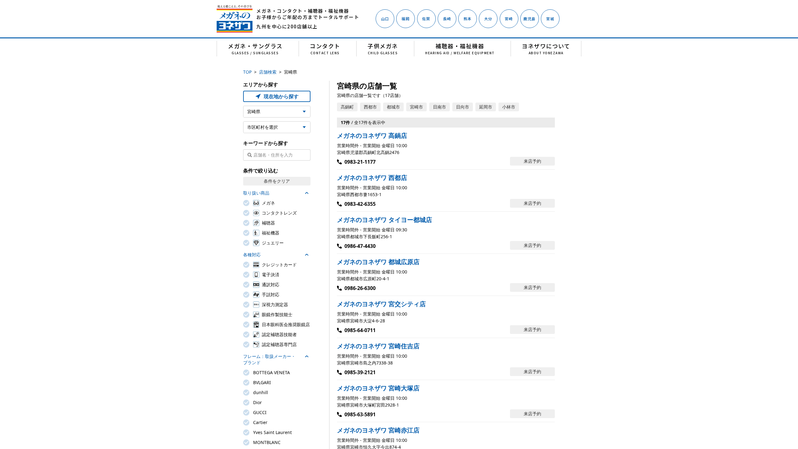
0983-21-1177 (360, 161)
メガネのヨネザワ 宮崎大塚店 (378, 388)
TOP (247, 72)
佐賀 (426, 18)
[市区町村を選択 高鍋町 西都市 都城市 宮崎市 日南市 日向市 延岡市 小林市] (276, 127)
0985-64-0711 (360, 330)
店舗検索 (267, 72)
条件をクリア (277, 181)
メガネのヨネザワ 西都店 (372, 177)
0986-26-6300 (360, 288)
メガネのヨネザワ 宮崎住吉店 (378, 346)
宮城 (550, 18)
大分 (488, 18)
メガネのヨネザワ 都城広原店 (378, 262)
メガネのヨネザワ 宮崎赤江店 (378, 430)
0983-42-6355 (360, 203)
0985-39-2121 (360, 372)
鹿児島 (529, 18)
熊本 (468, 18)
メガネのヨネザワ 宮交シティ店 (381, 304)
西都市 (370, 107)
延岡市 (485, 107)
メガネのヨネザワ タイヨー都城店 (384, 219)
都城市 (393, 107)
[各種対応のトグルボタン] (306, 254)
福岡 (405, 18)
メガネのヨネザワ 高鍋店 (372, 135)
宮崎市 (416, 107)
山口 (385, 18)
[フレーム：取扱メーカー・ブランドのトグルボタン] (306, 356)
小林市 (508, 107)
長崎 (447, 18)
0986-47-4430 (360, 246)
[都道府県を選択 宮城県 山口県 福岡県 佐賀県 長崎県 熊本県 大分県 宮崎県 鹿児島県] (276, 112)
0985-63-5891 (360, 414)
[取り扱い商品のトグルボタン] (306, 193)
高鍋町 (347, 107)
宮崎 (509, 18)
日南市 (439, 107)
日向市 (462, 107)
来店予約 (532, 161)
